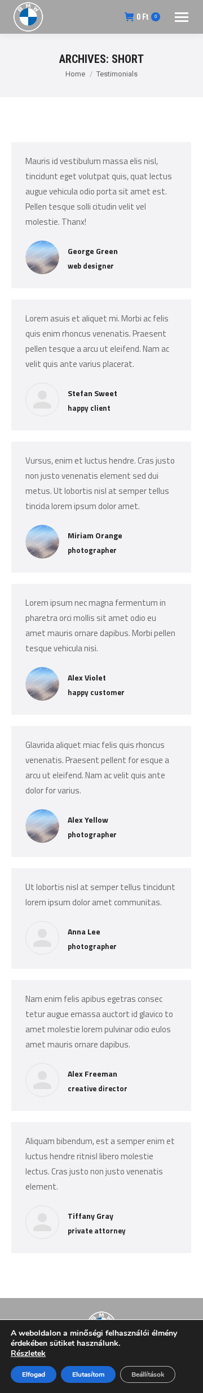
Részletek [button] (28, 1353)
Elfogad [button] (33, 1374)
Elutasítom (88, 1374)
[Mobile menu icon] (181, 17)
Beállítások (147, 1374)
